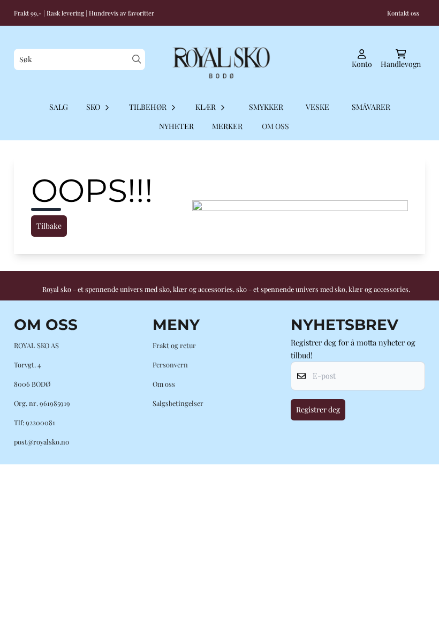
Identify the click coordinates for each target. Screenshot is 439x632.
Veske (317, 107)
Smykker (266, 107)
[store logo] (219, 59)
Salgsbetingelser (178, 403)
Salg (58, 107)
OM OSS (275, 126)
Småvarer (371, 107)
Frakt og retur (174, 345)
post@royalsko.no (41, 441)
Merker (227, 126)
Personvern (170, 364)
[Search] (136, 59)
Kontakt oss (403, 13)
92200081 (40, 422)
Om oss (164, 383)
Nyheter (176, 126)
